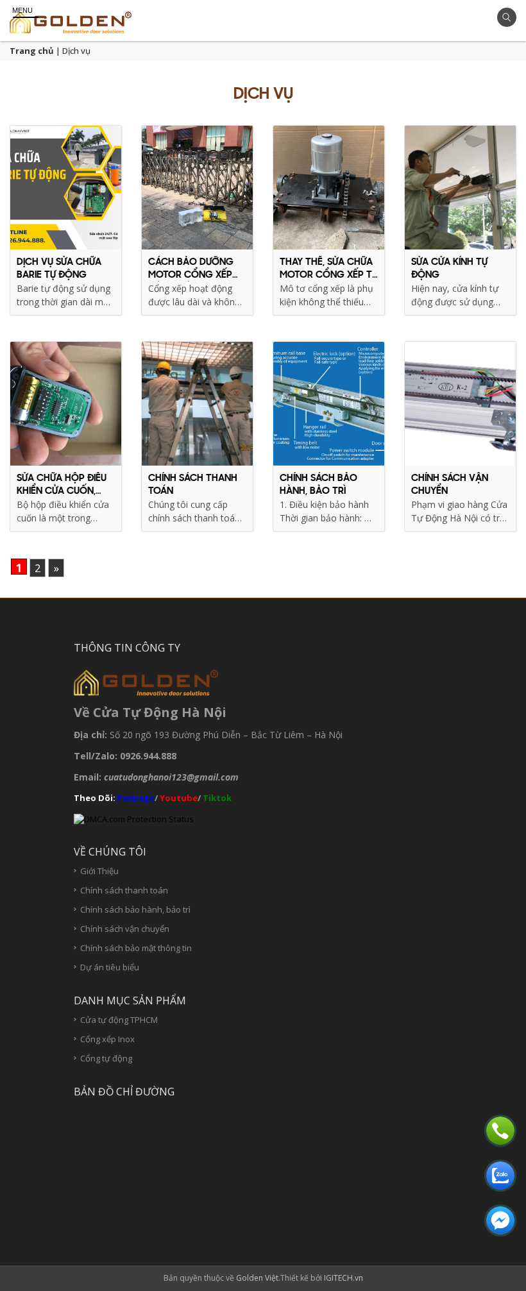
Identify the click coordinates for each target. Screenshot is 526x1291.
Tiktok (218, 798)
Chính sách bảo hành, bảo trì (135, 910)
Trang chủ (32, 50)
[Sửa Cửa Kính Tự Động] (460, 187)
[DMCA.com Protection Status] (134, 818)
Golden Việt (257, 1277)
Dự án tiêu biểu (109, 967)
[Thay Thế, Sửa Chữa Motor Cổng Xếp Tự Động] (328, 187)
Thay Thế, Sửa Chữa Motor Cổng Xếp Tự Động (329, 275)
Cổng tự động (106, 1058)
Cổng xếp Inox (107, 1039)
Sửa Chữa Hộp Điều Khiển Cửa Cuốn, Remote (61, 491)
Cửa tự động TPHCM (119, 1020)
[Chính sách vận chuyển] (460, 404)
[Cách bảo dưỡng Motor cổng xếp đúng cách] (197, 187)
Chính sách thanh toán (124, 890)
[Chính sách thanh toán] (197, 404)
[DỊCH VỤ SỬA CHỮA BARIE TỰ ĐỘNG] (65, 187)
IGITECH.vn (343, 1277)
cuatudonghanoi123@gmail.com (171, 777)
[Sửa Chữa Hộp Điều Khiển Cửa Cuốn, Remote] (65, 404)
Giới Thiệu (99, 871)
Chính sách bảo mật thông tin (136, 948)
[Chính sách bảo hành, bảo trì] (328, 404)
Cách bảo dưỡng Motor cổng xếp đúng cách (190, 275)
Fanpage (136, 798)
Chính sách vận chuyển (124, 929)
